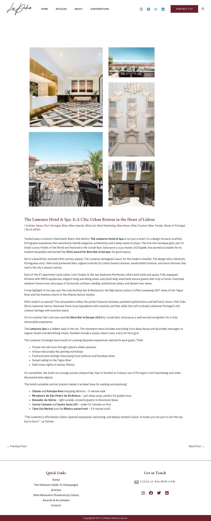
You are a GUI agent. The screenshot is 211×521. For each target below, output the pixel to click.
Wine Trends (155, 225)
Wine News (123, 225)
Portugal (55, 225)
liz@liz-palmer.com (157, 481)
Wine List (90, 225)
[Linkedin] (163, 9)
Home (44, 8)
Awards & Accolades (56, 500)
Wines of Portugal (174, 225)
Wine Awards (76, 225)
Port (46, 225)
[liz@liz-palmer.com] (136, 482)
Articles (61, 8)
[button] (184, 9)
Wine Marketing (106, 225)
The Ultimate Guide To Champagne (56, 484)
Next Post (196, 446)
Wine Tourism (139, 225)
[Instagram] (141, 9)
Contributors (99, 8)
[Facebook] (148, 9)
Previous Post (17, 446)
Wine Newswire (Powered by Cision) (56, 495)
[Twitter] (155, 9)
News (39, 225)
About (79, 8)
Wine (65, 225)
